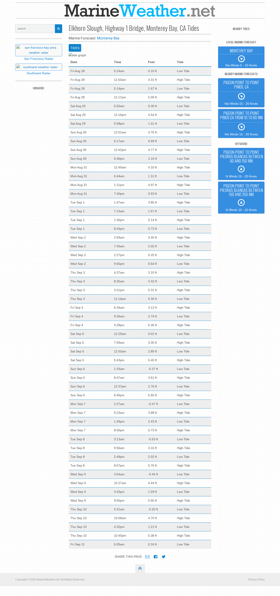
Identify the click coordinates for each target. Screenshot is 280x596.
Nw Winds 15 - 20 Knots (241, 92)
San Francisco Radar (38, 58)
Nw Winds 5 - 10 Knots (241, 57)
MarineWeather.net (48, 579)
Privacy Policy (256, 579)
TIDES (74, 48)
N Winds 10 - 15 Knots (241, 197)
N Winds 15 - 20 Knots (241, 163)
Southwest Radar (39, 73)
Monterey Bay (108, 38)
